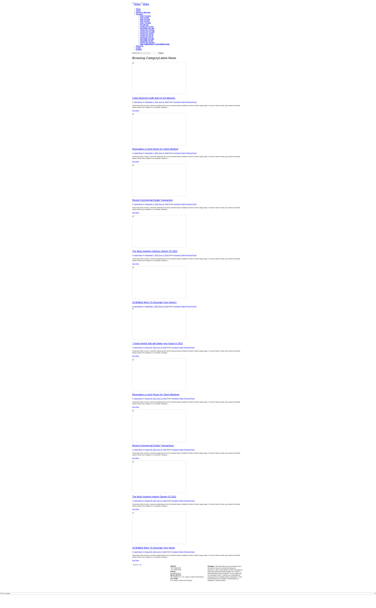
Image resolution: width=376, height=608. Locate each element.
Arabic (138, 48)
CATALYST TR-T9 (146, 37)
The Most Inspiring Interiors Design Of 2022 (154, 251)
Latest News (138, 102)
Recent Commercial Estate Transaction (152, 200)
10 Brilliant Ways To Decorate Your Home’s (154, 302)
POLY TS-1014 (145, 16)
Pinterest (189, 102)
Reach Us (139, 46)
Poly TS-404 (144, 18)
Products (139, 14)
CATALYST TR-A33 (147, 42)
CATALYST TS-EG (147, 34)
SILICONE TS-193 (146, 41)
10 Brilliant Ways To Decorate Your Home (153, 547)
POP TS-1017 (145, 21)
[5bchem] (140, 4)
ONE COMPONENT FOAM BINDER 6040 (155, 44)
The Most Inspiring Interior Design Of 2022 (154, 496)
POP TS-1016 (145, 19)
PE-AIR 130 (144, 25)
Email (194, 102)
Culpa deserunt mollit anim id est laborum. (154, 98)
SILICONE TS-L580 (147, 39)
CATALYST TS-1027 (147, 32)
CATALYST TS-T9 (146, 35)
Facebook (177, 102)
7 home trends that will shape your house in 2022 (157, 343)
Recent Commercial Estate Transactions (153, 445)
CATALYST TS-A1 (146, 26)
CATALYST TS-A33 (147, 30)
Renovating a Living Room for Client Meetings (155, 394)
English (139, 49)
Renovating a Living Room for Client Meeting (155, 149)
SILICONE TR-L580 (147, 28)
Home (138, 9)
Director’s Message (143, 12)
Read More (135, 110)
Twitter (183, 102)
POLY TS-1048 (145, 23)
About (138, 11)
